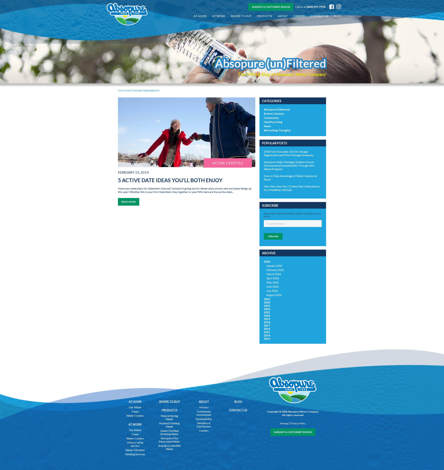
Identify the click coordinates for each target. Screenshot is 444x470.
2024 (267, 302)
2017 (267, 325)
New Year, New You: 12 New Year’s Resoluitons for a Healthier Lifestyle (292, 188)
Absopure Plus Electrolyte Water (169, 439)
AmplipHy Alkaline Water (169, 447)
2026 (267, 261)
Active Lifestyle (274, 113)
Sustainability (204, 418)
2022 (267, 309)
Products (264, 16)
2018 (267, 322)
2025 (267, 299)
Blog (337, 16)
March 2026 (273, 274)
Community (271, 117)
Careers (299, 16)
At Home (200, 16)
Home (121, 90)
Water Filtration (135, 450)
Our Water (135, 407)
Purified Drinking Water (169, 425)
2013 (267, 338)
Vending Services (135, 454)
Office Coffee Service (135, 444)
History (203, 407)
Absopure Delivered (277, 109)
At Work (218, 16)
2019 (267, 318)
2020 (267, 315)
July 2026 (272, 290)
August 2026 (274, 294)
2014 (267, 335)
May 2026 (272, 282)
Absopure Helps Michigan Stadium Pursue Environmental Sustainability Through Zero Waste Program (289, 165)
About (283, 16)
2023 (267, 305)
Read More (128, 201)
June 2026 (272, 286)
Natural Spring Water (169, 417)
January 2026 (274, 265)
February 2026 (275, 269)
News (267, 126)
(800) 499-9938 (315, 6)
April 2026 (272, 278)
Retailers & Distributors (204, 424)
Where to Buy (241, 16)
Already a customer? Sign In (271, 6)
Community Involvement (204, 413)
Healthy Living (273, 121)
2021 (267, 312)
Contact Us (319, 16)
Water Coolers (135, 415)
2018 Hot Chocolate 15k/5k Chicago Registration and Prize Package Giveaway (288, 153)
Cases (135, 411)
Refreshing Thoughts (277, 130)
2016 (267, 328)
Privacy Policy (298, 423)
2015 (267, 332)
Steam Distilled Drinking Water (169, 432)
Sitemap (284, 423)
